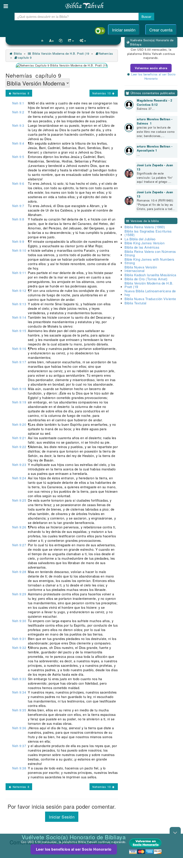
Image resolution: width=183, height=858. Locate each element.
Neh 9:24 (19, 478)
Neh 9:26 (19, 527)
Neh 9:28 (19, 571)
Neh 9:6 (18, 183)
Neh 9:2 (18, 112)
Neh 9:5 (18, 156)
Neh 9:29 (19, 594)
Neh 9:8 (18, 219)
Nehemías (106, 53)
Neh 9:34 (19, 692)
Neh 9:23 (19, 464)
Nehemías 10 (102, 93)
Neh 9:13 (19, 304)
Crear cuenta (161, 30)
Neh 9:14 (19, 317)
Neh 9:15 (19, 330)
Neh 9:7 (18, 206)
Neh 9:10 (19, 250)
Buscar (146, 16)
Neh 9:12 (19, 290)
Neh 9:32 (19, 647)
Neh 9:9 (18, 241)
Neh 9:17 (19, 362)
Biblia (17, 53)
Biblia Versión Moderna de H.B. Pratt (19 (60, 53)
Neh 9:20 (19, 424)
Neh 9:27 (19, 545)
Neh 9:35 (19, 710)
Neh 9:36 (19, 728)
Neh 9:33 (19, 679)
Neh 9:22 (19, 447)
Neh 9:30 (19, 621)
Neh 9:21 (19, 438)
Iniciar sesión (123, 30)
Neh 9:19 (19, 402)
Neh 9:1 (18, 103)
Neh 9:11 (19, 272)
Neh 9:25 (19, 500)
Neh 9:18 (19, 388)
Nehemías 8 (20, 93)
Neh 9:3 (18, 125)
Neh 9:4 (18, 143)
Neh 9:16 (19, 348)
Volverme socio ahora (151, 68)
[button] (5, 6)
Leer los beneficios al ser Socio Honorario (74, 849)
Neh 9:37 (19, 746)
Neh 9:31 (19, 638)
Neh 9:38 (19, 768)
